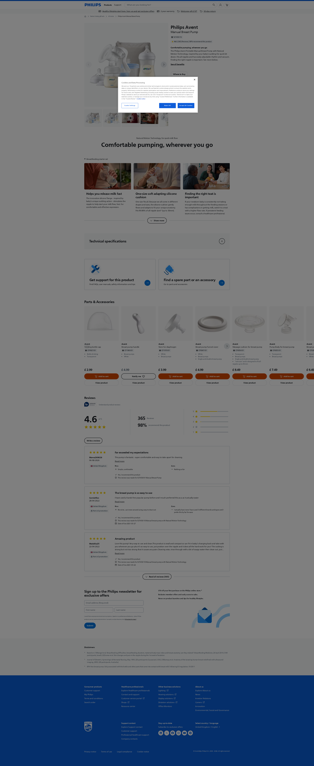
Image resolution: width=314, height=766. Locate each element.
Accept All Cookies (185, 105)
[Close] (194, 79)
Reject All (167, 105)
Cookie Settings (129, 105)
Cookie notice (141, 99)
